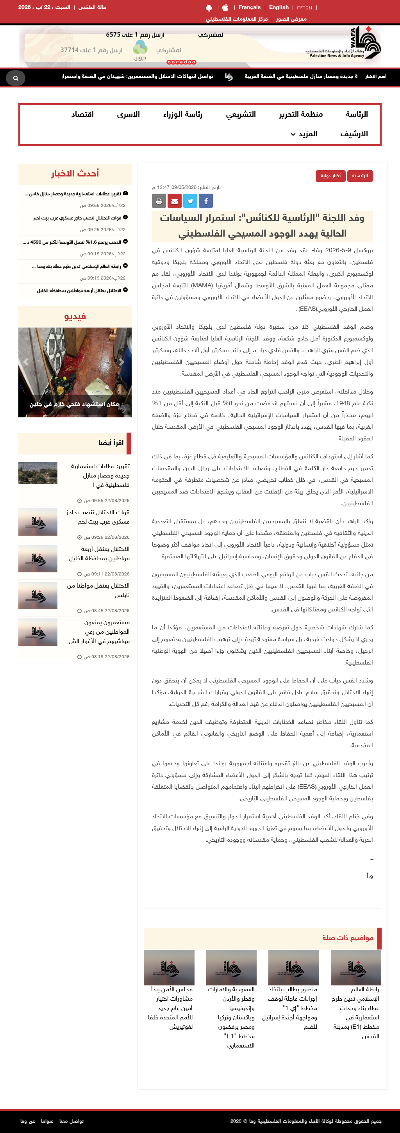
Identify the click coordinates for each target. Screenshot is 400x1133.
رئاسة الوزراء (183, 114)
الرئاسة (357, 114)
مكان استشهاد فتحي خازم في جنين (74, 404)
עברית (304, 8)
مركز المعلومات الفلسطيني (237, 19)
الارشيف (354, 134)
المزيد (308, 134)
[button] (26, 361)
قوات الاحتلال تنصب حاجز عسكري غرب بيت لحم (77, 218)
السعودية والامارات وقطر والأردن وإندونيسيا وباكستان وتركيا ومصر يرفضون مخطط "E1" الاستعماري (231, 1018)
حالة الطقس (92, 7)
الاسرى (128, 114)
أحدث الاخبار (75, 174)
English (279, 7)
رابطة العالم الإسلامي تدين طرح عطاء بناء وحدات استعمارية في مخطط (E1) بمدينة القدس (355, 1013)
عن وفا (27, 1122)
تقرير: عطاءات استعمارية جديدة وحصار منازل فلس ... (73, 194)
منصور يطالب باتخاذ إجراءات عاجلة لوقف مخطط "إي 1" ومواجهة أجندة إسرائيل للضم (289, 1008)
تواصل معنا (71, 1122)
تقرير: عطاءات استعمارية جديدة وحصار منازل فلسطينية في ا (100, 476)
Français (250, 7)
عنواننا (47, 1122)
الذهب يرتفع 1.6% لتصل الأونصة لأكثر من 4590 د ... (72, 242)
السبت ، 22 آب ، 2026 (44, 7)
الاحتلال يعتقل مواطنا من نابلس (98, 591)
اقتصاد (82, 114)
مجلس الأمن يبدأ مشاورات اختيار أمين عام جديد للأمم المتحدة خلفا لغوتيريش (170, 1008)
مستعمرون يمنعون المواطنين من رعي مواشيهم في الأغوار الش (99, 632)
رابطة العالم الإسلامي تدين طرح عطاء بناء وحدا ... (76, 266)
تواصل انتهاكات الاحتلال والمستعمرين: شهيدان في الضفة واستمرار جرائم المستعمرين (132, 76)
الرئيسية (360, 176)
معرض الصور (291, 19)
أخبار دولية (331, 176)
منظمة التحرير (301, 114)
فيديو (75, 316)
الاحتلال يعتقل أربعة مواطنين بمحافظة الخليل (79, 291)
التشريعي (241, 114)
